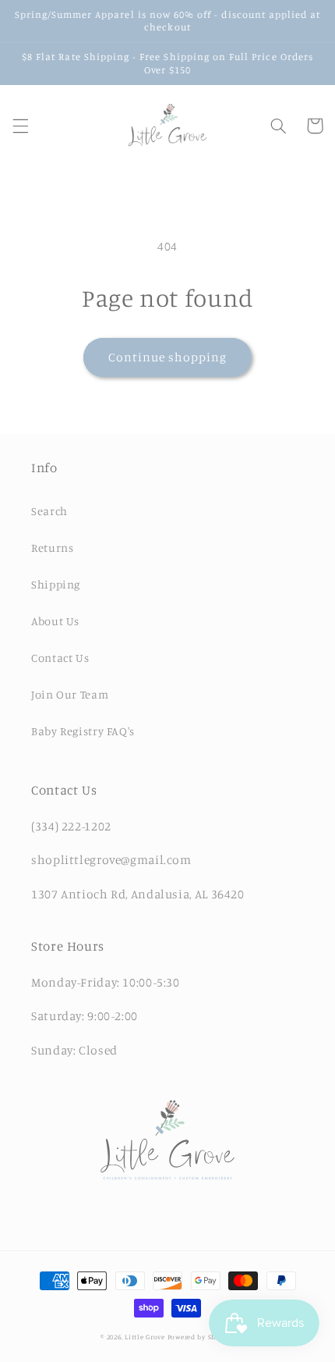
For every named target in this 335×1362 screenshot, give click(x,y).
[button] (20, 126)
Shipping (55, 584)
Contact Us (60, 657)
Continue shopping (167, 357)
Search (49, 510)
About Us (55, 621)
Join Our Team (69, 694)
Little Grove (145, 1336)
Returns (52, 547)
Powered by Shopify (201, 1336)
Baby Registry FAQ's (83, 731)
